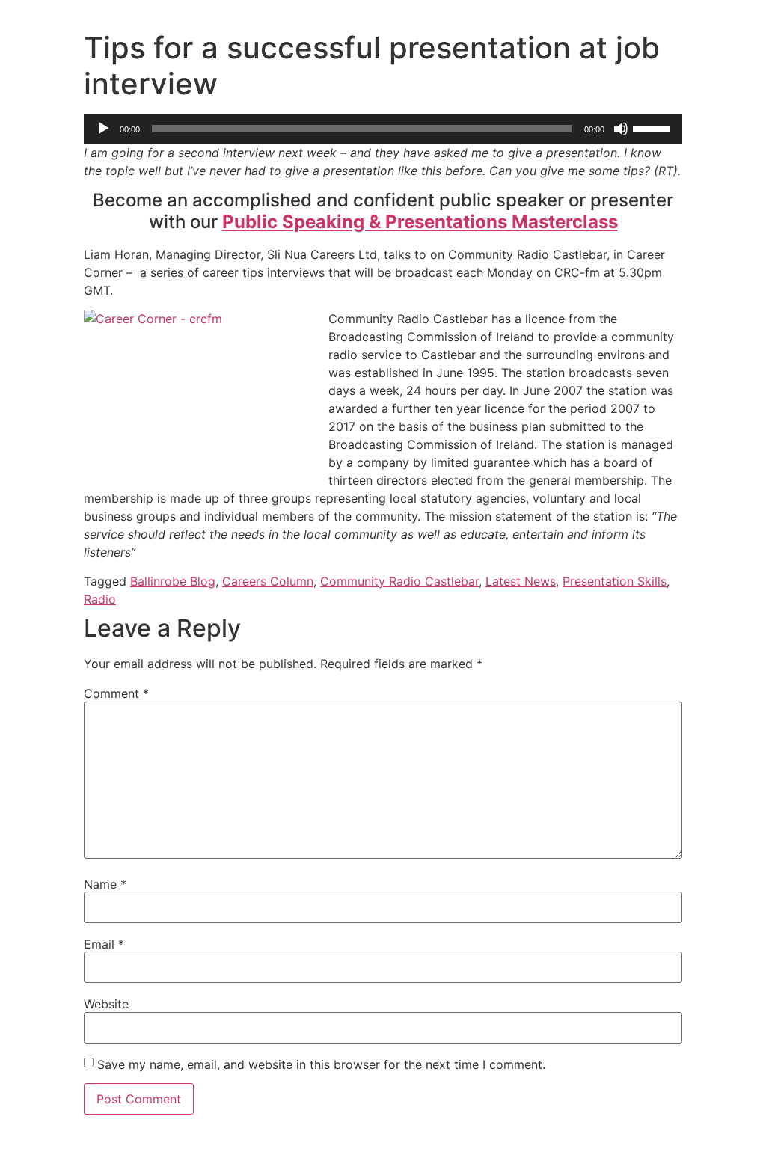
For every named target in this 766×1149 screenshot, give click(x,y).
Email (104, 944)
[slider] (654, 127)
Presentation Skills (615, 581)
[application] (383, 129)
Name (105, 884)
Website (106, 1004)
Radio (100, 599)
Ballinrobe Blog (172, 581)
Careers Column (267, 581)
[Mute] (620, 128)
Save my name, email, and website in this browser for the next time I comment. (321, 1064)
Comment (116, 693)
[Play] (103, 128)
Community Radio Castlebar (399, 581)
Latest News (520, 581)
